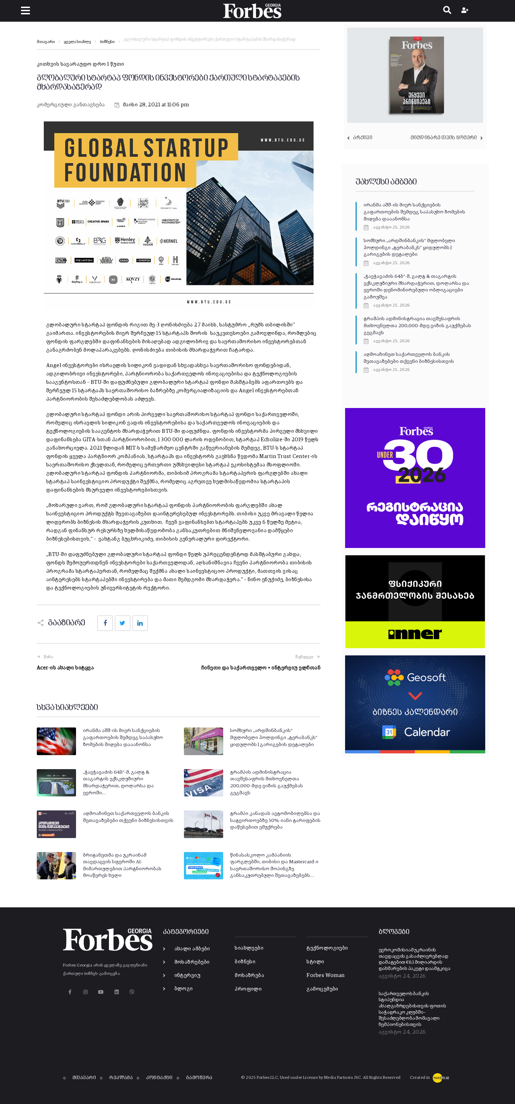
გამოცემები (322, 989)
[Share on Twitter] (122, 623)
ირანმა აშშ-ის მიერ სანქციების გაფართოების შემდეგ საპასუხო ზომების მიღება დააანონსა (123, 737)
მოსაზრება (249, 975)
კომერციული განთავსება (71, 104)
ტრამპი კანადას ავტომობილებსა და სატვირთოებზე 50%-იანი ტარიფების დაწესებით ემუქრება (275, 820)
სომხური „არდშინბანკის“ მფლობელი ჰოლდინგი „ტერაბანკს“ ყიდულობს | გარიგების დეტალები (273, 737)
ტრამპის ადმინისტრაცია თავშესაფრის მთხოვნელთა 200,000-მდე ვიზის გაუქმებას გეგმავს (417, 325)
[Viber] (132, 992)
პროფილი (248, 989)
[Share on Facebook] (105, 623)
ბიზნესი (107, 42)
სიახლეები (249, 948)
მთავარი (46, 42)
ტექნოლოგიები (327, 948)
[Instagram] (85, 992)
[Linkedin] (116, 992)
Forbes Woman (325, 975)
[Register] (465, 11)
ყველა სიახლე (77, 42)
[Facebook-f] (70, 992)
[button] (25, 11)
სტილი (315, 961)
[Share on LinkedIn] (140, 623)
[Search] (447, 11)
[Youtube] (101, 992)
